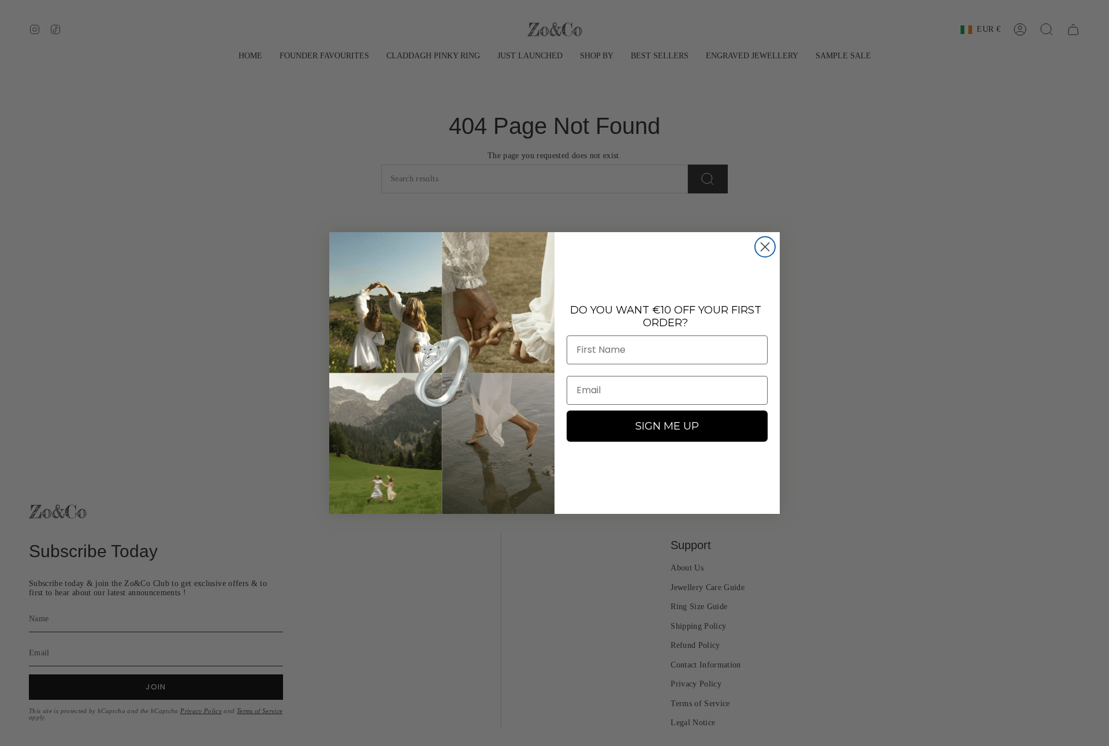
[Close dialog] (765, 247)
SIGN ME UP (667, 426)
